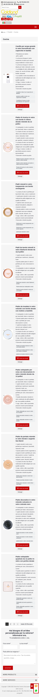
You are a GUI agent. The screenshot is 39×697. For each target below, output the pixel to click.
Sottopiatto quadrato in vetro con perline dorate (24, 599)
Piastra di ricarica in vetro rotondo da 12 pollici (24, 168)
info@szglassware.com (9, 2)
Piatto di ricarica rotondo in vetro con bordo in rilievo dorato (25, 159)
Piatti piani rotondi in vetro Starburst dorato (25, 283)
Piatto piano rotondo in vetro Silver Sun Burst (24, 483)
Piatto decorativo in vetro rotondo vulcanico (24, 537)
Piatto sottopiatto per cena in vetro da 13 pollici (24, 412)
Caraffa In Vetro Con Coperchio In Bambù (24, 92)
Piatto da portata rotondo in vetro (24, 480)
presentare (8, 668)
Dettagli (20, 109)
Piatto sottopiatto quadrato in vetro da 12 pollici (24, 607)
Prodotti (10, 32)
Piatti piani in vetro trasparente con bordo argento (24, 228)
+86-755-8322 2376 (24, 2)
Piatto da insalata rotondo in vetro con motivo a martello (24, 350)
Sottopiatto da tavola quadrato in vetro (24, 603)
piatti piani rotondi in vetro (22, 231)
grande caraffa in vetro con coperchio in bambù (22, 97)
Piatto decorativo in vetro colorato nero (24, 533)
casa (3, 32)
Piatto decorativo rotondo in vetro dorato (24, 416)
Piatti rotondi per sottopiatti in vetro (24, 286)
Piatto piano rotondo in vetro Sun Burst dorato (24, 476)
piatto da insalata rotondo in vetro (24, 354)
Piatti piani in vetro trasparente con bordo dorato (24, 224)
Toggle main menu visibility (35, 27)
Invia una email (22, 106)
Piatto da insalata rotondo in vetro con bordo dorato (24, 346)
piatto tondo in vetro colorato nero (24, 541)
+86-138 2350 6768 (8, 4)
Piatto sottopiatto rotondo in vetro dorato (24, 420)
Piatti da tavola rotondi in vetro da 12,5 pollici (24, 290)
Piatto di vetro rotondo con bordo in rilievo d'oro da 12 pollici (25, 163)
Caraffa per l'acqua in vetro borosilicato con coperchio (23, 101)
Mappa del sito (20, 4)
